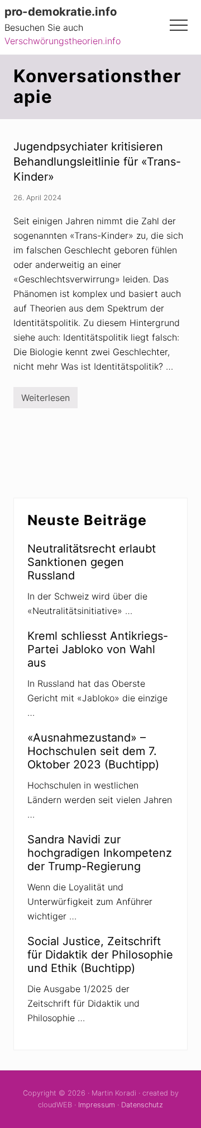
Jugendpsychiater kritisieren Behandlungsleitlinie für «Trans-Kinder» (97, 161)
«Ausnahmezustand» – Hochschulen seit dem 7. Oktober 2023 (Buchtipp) (93, 751)
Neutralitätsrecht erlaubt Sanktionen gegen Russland (91, 562)
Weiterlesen (45, 400)
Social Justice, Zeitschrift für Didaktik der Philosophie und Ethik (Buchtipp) (100, 955)
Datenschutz (142, 1105)
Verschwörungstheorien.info (62, 40)
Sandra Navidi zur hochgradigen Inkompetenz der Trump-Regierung (99, 853)
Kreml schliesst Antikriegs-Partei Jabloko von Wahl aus (97, 649)
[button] (179, 25)
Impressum (96, 1105)
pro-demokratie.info (60, 11)
